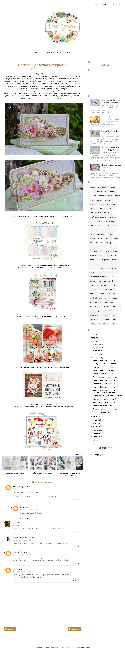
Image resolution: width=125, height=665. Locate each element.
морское (105, 260)
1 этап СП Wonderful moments (105, 387)
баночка (98, 191)
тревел (100, 311)
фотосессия (105, 315)
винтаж (99, 200)
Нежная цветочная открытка (105, 367)
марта (95, 430)
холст (114, 315)
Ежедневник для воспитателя (105, 377)
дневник (112, 217)
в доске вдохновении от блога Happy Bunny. (51, 265)
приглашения (102, 285)
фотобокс (109, 311)
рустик (112, 289)
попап (92, 285)
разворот (93, 289)
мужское (115, 260)
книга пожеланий (111, 238)
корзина (102, 247)
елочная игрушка (96, 226)
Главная (94, 4)
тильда (92, 311)
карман (92, 238)
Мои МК (39, 52)
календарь (101, 234)
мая (94, 423)
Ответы (18, 504)
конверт (109, 243)
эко (104, 324)
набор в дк (93, 264)
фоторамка (94, 315)
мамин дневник (111, 251)
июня (95, 420)
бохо (110, 196)
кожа (91, 243)
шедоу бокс (105, 319)
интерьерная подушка (109, 230)
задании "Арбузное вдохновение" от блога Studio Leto (47, 316)
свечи (102, 294)
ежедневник (109, 221)
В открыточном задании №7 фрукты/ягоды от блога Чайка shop (42, 367)
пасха (111, 277)
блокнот (102, 196)
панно (116, 272)
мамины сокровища (97, 255)
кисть (100, 238)
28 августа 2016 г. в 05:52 (22, 489)
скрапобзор (108, 302)
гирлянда (93, 204)
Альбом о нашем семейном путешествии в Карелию (104, 391)
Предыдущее (74, 629)
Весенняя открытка (15, 473)
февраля (96, 433)
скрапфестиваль (95, 307)
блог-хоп (93, 196)
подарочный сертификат (107, 281)
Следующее (9, 629)
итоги (92, 234)
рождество (103, 289)
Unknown (24, 507)
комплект (99, 243)
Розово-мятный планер (102, 405)
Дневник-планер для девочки (105, 409)
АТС (91, 191)
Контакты (116, 4)
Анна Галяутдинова (22, 486)
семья (107, 298)
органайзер (111, 268)
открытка (51, 69)
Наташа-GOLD (19, 522)
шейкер (116, 319)
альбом (92, 187)
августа (96, 357)
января (96, 436)
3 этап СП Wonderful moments (105, 360)
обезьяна (114, 264)
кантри (43, 69)
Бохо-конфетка (107, 117)
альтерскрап (102, 187)
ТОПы (87, 52)
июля (95, 416)
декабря (96, 344)
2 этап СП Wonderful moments (105, 380)
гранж (102, 204)
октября (96, 351)
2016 (93, 341)
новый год (104, 264)
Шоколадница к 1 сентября (104, 370)
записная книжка (111, 226)
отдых (92, 272)
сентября (97, 354)
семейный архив (96, 298)
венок (92, 200)
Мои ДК (69, 52)
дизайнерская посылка (98, 217)
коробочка (113, 247)
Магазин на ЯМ (54, 52)
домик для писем (96, 221)
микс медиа (111, 255)
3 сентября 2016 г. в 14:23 (22, 540)
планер (92, 281)
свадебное (93, 294)
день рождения (95, 213)
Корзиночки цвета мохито (104, 384)
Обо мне (105, 4)
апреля (96, 426)
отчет (108, 272)
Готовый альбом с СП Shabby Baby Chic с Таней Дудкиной (110, 150)
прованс (113, 285)
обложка (93, 268)
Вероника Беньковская (24, 537)
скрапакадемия (95, 302)
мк (98, 260)
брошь (117, 196)
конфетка (93, 247)
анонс (112, 187)
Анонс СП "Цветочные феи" (104, 402)
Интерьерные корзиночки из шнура (107, 396)
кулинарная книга (96, 251)
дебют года (111, 204)
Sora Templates (51, 648)
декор (111, 208)
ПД (79, 52)
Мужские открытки (42, 473)
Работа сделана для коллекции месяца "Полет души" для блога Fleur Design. (43, 216)
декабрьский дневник (98, 208)
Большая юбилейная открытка (70, 474)
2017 (93, 338)
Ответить (76, 499)
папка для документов (98, 277)
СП (114, 307)
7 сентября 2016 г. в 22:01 (22, 555)
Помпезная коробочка (102, 412)
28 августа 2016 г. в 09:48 (22, 525)
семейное (111, 294)
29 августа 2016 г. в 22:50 (29, 510)
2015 (93, 440)
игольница (94, 230)
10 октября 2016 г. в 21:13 (22, 571)
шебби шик (94, 319)
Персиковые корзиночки (103, 374)
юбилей (111, 324)
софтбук (107, 307)
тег (119, 307)
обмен (101, 268)
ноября (96, 347)
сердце (114, 298)
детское (107, 213)
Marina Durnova (20, 552)
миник (92, 260)
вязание (108, 200)
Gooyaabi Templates (81, 648)
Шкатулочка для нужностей (104, 399)
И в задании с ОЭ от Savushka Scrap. (43, 404)
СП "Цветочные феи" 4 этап (104, 364)
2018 (93, 334)
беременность (110, 191)
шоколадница (95, 324)
